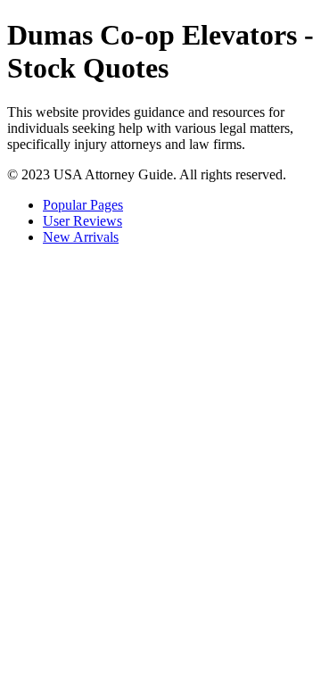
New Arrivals (81, 236)
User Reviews (82, 220)
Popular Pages (83, 204)
